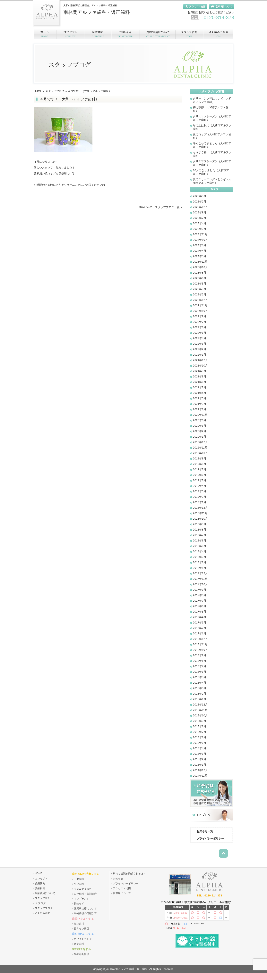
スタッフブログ (55, 91)
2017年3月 (199, 622)
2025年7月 (199, 217)
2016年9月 (199, 655)
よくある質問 (42, 913)
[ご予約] (211, 807)
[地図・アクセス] (194, 9)
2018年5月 (199, 546)
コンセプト (41, 878)
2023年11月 (200, 261)
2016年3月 (199, 688)
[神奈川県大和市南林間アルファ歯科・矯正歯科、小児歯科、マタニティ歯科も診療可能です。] (47, 27)
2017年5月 (199, 611)
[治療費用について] (158, 34)
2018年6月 (199, 540)
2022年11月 (200, 305)
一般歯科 (79, 879)
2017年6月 (199, 606)
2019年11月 (200, 447)
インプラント (81, 898)
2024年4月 (199, 250)
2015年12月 (200, 704)
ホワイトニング (83, 939)
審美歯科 (79, 944)
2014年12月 (200, 770)
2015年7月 (199, 731)
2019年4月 (199, 485)
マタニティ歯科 (83, 888)
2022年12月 (200, 299)
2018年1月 (199, 567)
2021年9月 (199, 371)
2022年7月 (199, 321)
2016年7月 (199, 666)
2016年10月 (200, 649)
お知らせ (118, 878)
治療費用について (45, 893)
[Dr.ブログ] (211, 821)
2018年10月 (200, 518)
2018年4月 (199, 551)
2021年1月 (199, 409)
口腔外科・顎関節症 (85, 894)
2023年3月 (199, 289)
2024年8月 (199, 245)
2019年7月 (199, 469)
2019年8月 (199, 464)
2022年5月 (199, 332)
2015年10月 (200, 715)
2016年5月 (199, 677)
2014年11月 (200, 775)
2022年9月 (199, 316)
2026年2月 (199, 201)
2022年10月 (200, 310)
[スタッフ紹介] (189, 34)
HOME (38, 91)
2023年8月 (199, 272)
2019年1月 (199, 502)
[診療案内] (98, 34)
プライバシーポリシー (210, 838)
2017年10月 (200, 584)
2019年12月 (200, 442)
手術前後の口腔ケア (85, 913)
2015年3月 (199, 753)
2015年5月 (199, 742)
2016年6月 (199, 671)
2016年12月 (200, 638)
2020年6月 (199, 420)
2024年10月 (200, 239)
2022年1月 (199, 354)
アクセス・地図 (122, 888)
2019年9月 (199, 458)
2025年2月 (199, 228)
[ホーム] (45, 34)
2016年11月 (200, 644)
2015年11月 (200, 710)
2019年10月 (200, 453)
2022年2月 (199, 349)
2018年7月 (199, 535)
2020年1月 (199, 436)
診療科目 (40, 888)
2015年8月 (199, 726)
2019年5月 (199, 480)
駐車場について (122, 893)
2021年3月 (199, 398)
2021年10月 (200, 365)
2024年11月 (200, 234)
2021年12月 (200, 360)
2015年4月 (199, 748)
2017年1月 (199, 633)
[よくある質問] (218, 34)
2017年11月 (200, 578)
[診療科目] (126, 34)
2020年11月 (200, 414)
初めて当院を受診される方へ (129, 873)
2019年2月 (199, 496)
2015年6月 (199, 737)
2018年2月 (199, 562)
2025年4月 (199, 223)
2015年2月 (199, 759)
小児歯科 (79, 884)
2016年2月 (199, 693)
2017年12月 (200, 573)
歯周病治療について (85, 908)
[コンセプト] (70, 34)
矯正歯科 (79, 923)
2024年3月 (199, 256)
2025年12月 (200, 207)
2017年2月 (199, 628)
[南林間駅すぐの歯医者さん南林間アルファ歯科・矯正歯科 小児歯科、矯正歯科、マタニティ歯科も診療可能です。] (180, 894)
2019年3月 (199, 491)
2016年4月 (199, 682)
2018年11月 (200, 513)
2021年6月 (199, 381)
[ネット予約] (197, 947)
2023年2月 (199, 294)
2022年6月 (199, 327)
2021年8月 (199, 376)
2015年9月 (199, 720)
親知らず (79, 903)
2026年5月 (199, 196)
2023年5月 (199, 283)
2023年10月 (200, 267)
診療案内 (40, 883)
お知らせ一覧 (205, 831)
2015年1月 (199, 764)
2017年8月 (199, 595)
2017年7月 (199, 600)
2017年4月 (199, 617)
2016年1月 (199, 699)
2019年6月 (199, 474)
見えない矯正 (81, 928)
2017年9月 (199, 589)
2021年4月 (199, 392)
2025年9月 (199, 212)
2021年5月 (199, 387)
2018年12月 (200, 507)
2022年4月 (199, 338)
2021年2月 (199, 403)
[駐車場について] (220, 9)
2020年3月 (199, 425)
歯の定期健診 (81, 954)
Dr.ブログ (40, 903)
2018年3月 (199, 556)
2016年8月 (199, 660)
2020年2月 (199, 431)
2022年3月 (199, 343)
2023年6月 (199, 278)
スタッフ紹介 (42, 898)
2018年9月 (199, 524)
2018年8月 (199, 529)
